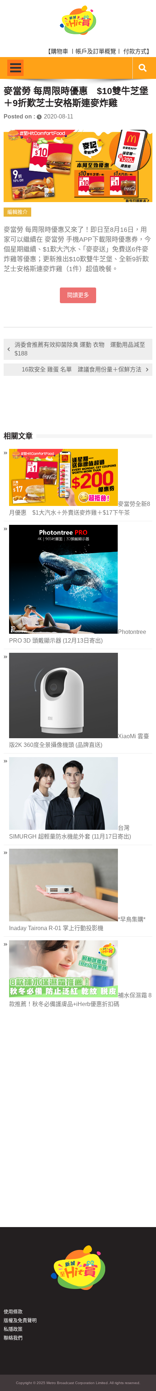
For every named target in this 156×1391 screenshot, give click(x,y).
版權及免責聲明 (20, 1320)
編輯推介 (17, 212)
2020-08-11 (58, 116)
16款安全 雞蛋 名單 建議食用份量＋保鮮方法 (81, 369)
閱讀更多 (78, 295)
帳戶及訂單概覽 (95, 51)
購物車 (59, 51)
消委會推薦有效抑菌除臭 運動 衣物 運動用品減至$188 (80, 349)
